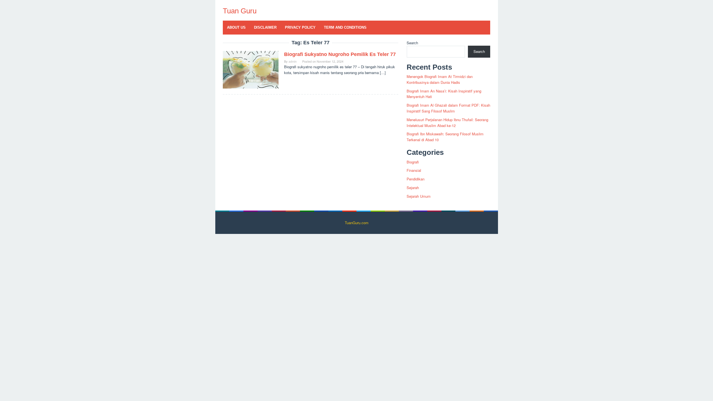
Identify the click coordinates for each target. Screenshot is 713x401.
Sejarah (413, 187)
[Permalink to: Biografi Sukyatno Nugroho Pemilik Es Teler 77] (251, 69)
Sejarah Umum (419, 196)
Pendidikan (415, 179)
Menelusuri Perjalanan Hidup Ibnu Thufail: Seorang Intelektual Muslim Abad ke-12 (447, 122)
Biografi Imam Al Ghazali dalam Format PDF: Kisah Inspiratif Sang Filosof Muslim (448, 108)
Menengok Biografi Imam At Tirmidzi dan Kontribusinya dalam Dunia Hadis (440, 79)
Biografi (413, 162)
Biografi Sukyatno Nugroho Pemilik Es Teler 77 (340, 54)
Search (412, 42)
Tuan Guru (240, 11)
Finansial (414, 170)
